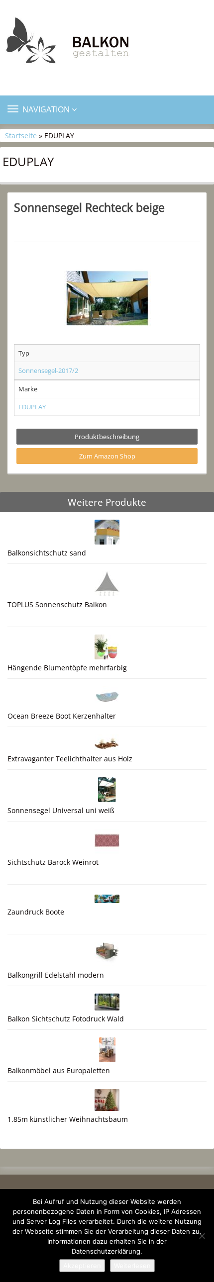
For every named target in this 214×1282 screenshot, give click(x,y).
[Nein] (202, 1236)
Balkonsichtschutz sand (46, 552)
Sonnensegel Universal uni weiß (60, 810)
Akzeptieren (82, 1266)
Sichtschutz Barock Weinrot (53, 862)
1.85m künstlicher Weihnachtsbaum (67, 1119)
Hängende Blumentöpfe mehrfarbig (67, 667)
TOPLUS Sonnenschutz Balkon (57, 604)
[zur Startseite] (107, 43)
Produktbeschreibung (107, 436)
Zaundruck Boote (35, 911)
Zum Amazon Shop (107, 456)
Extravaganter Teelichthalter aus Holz (69, 758)
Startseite (21, 135)
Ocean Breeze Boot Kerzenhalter (61, 716)
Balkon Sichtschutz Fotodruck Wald (65, 1018)
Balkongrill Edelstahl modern (55, 975)
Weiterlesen (132, 1266)
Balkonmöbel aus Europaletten (58, 1070)
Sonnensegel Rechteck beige (89, 207)
